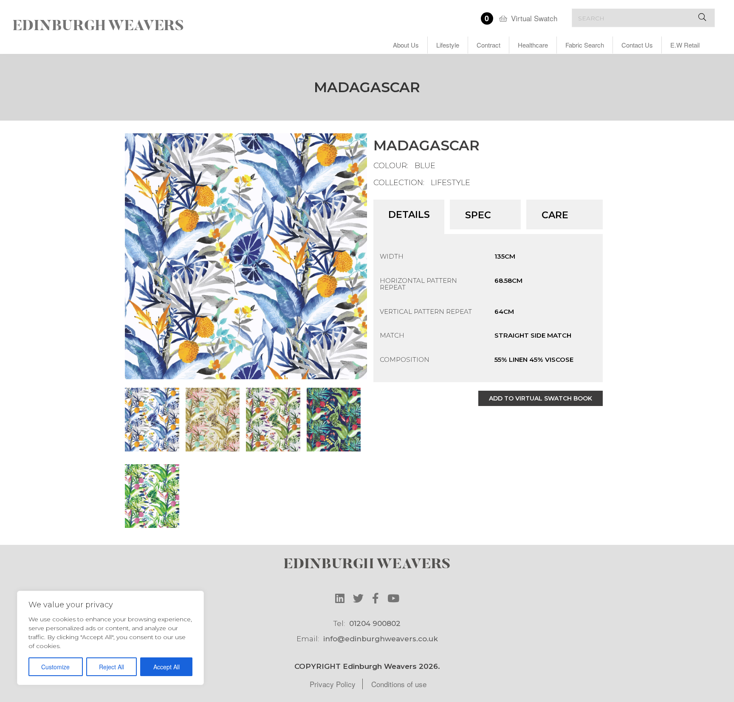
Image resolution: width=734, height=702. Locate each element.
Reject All (111, 667)
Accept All (166, 667)
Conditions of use (398, 684)
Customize (55, 667)
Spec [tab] (478, 215)
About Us (406, 44)
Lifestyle (447, 44)
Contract (488, 44)
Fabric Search (584, 44)
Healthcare (533, 44)
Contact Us (637, 44)
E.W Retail (685, 44)
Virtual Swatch (534, 18)
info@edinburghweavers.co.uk (380, 638)
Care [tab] (555, 215)
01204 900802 (375, 623)
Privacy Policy (333, 684)
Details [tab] (409, 214)
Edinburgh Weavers (98, 27)
